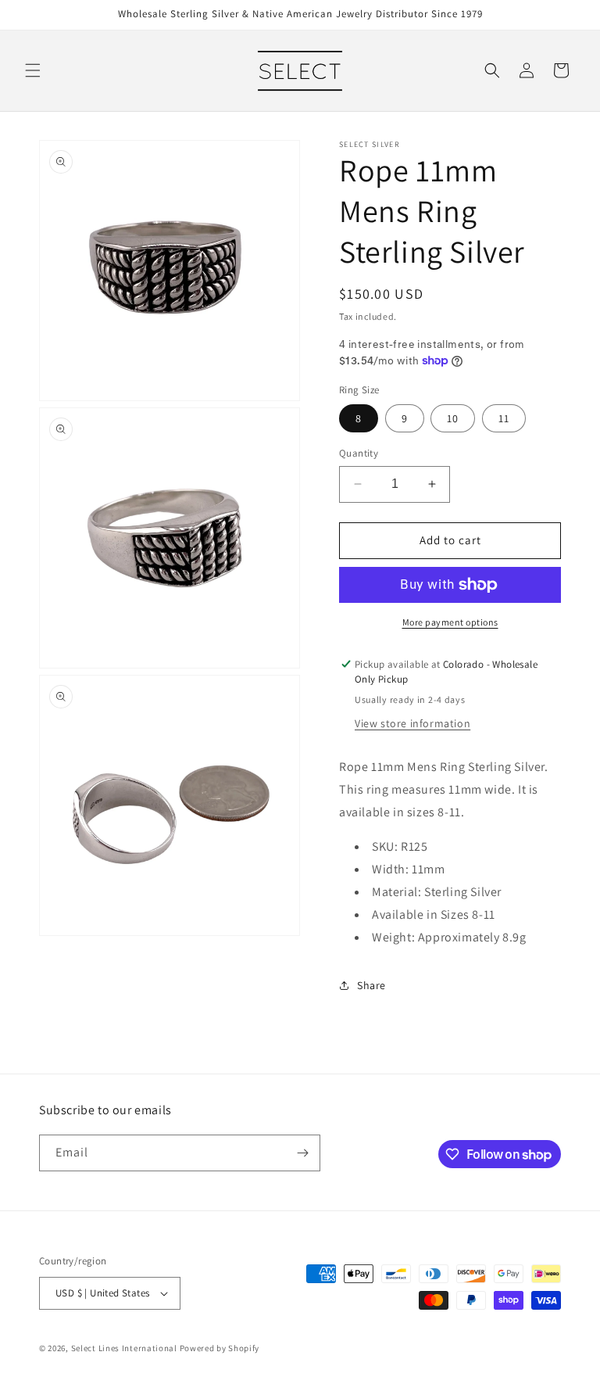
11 (503, 418)
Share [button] (371, 985)
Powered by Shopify (220, 1348)
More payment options (450, 622)
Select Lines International (124, 1348)
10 (453, 418)
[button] (33, 70)
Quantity (358, 453)
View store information (412, 723)
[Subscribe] (302, 1153)
